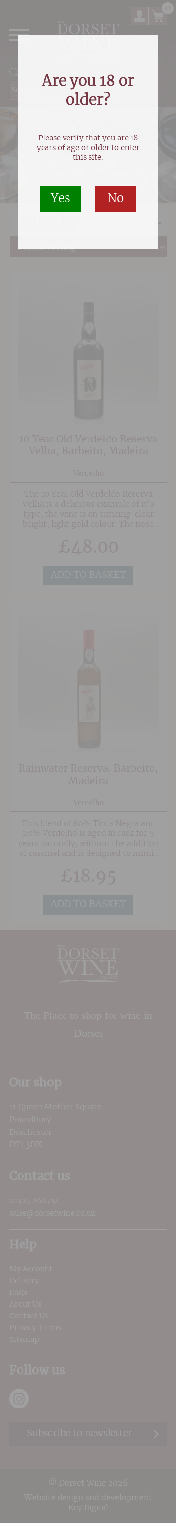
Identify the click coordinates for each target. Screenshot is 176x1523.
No (116, 199)
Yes (60, 199)
